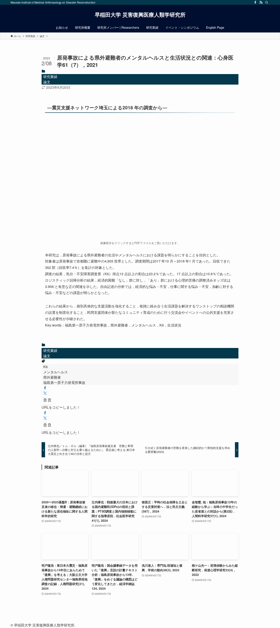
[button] (45, 388)
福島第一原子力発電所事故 (64, 382)
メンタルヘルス (55, 371)
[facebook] (255, 2)
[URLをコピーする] (47, 400)
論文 (46, 81)
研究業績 (50, 76)
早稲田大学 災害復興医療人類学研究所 (140, 14)
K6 (45, 366)
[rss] (261, 2)
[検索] (267, 2)
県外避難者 (52, 377)
